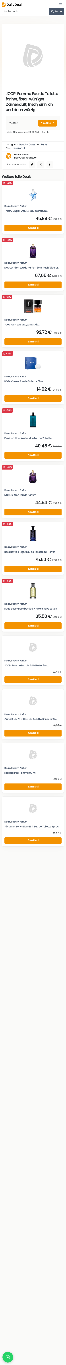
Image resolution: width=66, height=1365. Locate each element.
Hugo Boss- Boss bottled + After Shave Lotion (30, 608)
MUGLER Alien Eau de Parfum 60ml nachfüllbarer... (31, 267)
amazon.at (19, 148)
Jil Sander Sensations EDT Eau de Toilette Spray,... (32, 826)
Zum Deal (46, 123)
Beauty (23, 144)
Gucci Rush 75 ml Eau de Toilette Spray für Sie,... (31, 719)
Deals (32, 144)
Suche (58, 11)
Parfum (45, 144)
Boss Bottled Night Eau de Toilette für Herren (29, 552)
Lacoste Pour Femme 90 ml (19, 772)
